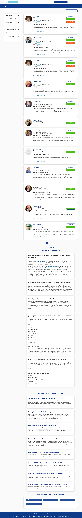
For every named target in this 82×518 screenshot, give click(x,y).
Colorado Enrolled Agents (51, 499)
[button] (70, 22)
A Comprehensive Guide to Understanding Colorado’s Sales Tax (47, 484)
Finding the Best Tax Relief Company (39, 412)
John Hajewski (37, 224)
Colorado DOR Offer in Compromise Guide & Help (43, 452)
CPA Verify (37, 267)
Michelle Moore (37, 186)
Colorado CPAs (68, 499)
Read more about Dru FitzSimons (39, 161)
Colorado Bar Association (48, 267)
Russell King (36, 167)
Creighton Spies (37, 81)
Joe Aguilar (36, 16)
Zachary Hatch (37, 120)
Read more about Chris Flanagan (39, 54)
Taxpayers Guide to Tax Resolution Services (41, 398)
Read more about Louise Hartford (39, 142)
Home (14, 516)
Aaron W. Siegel (37, 101)
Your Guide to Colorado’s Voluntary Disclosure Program (45, 473)
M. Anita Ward (37, 206)
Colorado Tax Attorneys (34, 499)
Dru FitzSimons (37, 149)
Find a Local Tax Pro (13, 2)
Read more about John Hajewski (39, 236)
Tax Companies (46, 516)
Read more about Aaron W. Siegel (39, 113)
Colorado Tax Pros (34, 503)
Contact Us (30, 516)
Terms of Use (35, 516)
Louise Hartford (37, 131)
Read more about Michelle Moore (39, 199)
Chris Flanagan (37, 37)
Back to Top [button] (49, 247)
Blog (23, 516)
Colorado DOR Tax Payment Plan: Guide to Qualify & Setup (46, 463)
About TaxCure (18, 516)
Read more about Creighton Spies (39, 95)
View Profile (70, 16)
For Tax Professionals (74, 1)
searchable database (42, 261)
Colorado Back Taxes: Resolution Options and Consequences (47, 439)
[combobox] (12, 10)
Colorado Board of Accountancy (53, 266)
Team (26, 516)
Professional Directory (53, 516)
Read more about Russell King (38, 179)
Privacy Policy (40, 516)
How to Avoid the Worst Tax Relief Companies (42, 425)
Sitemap (59, 516)
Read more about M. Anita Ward (39, 218)
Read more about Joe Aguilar (38, 31)
